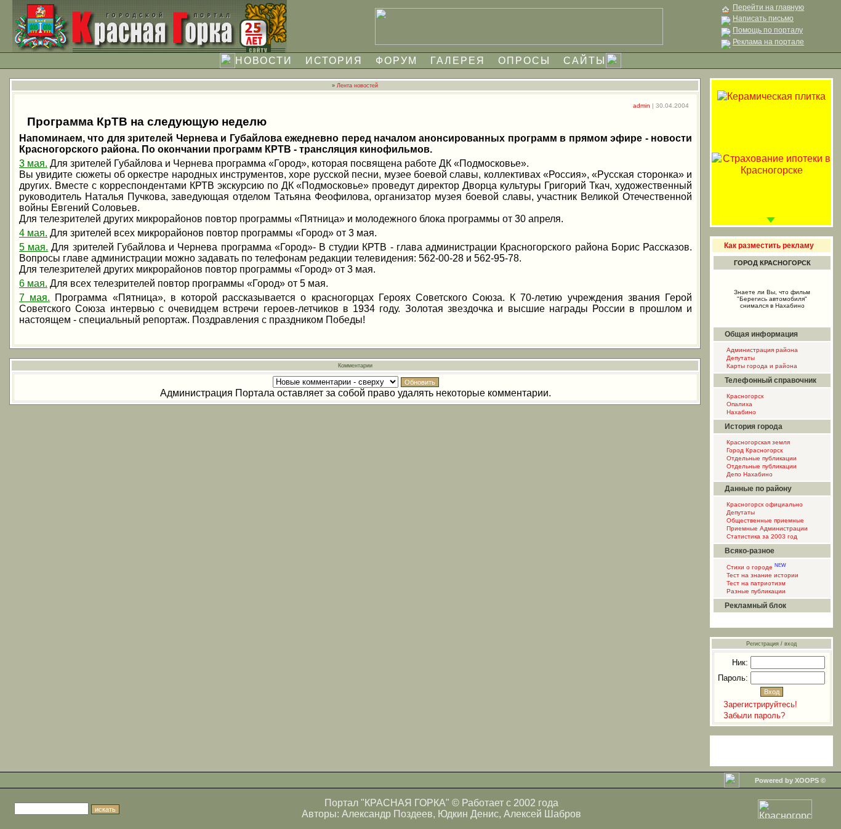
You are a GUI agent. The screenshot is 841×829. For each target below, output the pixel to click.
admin (641, 105)
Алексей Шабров (542, 814)
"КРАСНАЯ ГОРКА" (405, 803)
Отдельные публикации (761, 458)
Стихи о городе (755, 567)
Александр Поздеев (387, 814)
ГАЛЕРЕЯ (457, 60)
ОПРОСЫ (524, 60)
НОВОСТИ (263, 60)
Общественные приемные (764, 520)
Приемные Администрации (766, 528)
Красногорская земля (757, 442)
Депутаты (740, 357)
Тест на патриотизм (755, 583)
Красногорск (744, 396)
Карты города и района (761, 365)
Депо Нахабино (749, 474)
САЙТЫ (584, 60)
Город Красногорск (754, 450)
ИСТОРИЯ (334, 60)
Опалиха (738, 404)
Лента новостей (357, 85)
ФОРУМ (396, 60)
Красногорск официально (764, 504)
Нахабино (740, 412)
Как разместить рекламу (769, 245)
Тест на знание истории (762, 575)
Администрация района (761, 349)
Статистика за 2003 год (761, 536)
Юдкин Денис (468, 814)
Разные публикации (755, 591)
